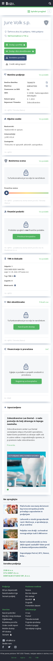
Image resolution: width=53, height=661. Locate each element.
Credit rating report (17, 64)
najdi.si (22, 658)
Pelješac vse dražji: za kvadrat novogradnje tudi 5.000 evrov (34, 532)
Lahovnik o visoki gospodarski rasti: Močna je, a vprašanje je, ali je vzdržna (34, 522)
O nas (27, 613)
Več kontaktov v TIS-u (18, 36)
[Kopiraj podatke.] (47, 82)
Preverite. (11, 445)
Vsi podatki (43, 75)
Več (46, 349)
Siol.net (13, 658)
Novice (28, 590)
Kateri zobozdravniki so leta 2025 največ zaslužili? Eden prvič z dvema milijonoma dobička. (35, 545)
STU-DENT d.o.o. (11, 573)
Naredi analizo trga (10, 593)
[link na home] (10, 3)
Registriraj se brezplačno (26, 381)
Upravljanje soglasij (33, 628)
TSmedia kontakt (32, 619)
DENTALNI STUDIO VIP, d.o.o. (16, 576)
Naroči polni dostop (26, 326)
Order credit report (10, 625)
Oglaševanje (7, 619)
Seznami (5, 634)
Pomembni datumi (32, 605)
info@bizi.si (10, 640)
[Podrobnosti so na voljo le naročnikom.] (15, 276)
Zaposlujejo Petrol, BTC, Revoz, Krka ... (34, 554)
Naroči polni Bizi (8, 613)
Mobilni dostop (8, 628)
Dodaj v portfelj (15, 44)
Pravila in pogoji (31, 625)
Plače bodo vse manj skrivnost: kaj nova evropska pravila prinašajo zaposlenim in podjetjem (34, 510)
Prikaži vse (43, 302)
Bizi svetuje (29, 596)
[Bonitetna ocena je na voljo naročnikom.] (46, 22)
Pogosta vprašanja (32, 622)
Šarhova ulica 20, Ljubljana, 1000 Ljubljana (25, 31)
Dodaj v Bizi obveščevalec (20, 51)
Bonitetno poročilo (17, 57)
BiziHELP (28, 599)
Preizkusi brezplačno (26, 236)
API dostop (6, 631)
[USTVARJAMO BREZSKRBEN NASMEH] (26, 486)
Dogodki (28, 602)
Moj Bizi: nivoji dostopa (11, 616)
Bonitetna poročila (9, 622)
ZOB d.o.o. (8, 570)
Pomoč (28, 616)
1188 (36, 658)
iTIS (30, 658)
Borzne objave (31, 593)
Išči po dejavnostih (9, 590)
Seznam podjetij (8, 596)
